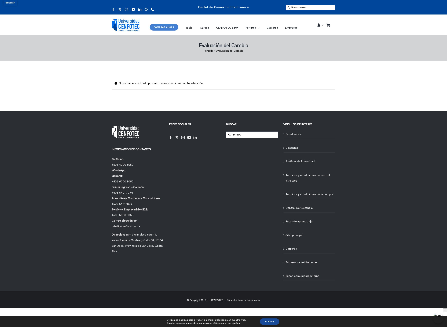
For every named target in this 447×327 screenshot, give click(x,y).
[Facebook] (171, 135)
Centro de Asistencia (299, 208)
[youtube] (133, 7)
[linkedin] (139, 7)
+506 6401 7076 (122, 192)
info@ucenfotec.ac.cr (126, 226)
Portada (208, 51)
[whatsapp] (146, 7)
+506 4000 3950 (122, 164)
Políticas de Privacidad (300, 161)
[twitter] (120, 7)
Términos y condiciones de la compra (309, 194)
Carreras (291, 248)
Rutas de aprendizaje (298, 221)
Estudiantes (293, 134)
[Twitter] (177, 135)
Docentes (291, 147)
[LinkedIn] (195, 135)
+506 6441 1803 (122, 204)
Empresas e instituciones (301, 262)
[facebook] (113, 7)
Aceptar (269, 321)
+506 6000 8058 (122, 215)
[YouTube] (189, 135)
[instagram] (126, 7)
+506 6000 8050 (122, 181)
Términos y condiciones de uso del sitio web (307, 178)
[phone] (152, 7)
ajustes (236, 323)
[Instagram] (183, 135)
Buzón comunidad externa (302, 276)
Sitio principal (294, 235)
